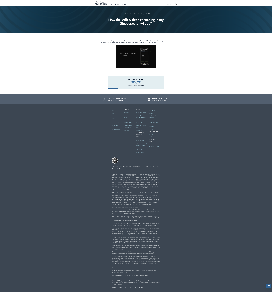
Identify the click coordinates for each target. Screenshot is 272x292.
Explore (117, 4)
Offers (124, 4)
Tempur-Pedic (124, 14)
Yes (139, 82)
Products (136, 14)
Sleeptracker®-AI (145, 14)
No (133, 82)
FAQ (131, 14)
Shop (110, 4)
